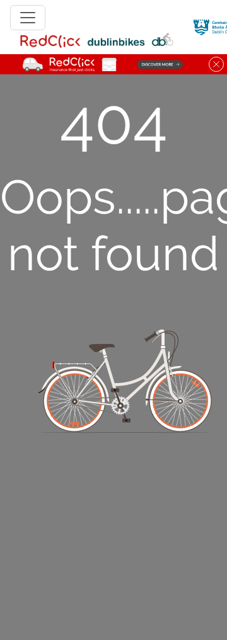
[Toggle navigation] (27, 17)
